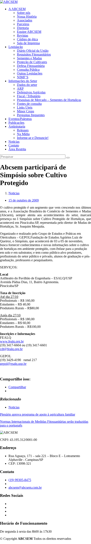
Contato (13, 145)
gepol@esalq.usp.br (13, 363)
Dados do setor (27, 85)
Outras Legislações (29, 73)
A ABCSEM (17, 9)
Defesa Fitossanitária (31, 66)
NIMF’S (22, 77)
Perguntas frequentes (31, 115)
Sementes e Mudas (29, 58)
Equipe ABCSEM (29, 31)
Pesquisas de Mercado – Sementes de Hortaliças (49, 100)
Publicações (16, 122)
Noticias (13, 141)
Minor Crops (25, 111)
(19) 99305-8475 (19, 480)
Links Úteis (24, 107)
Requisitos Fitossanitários (34, 54)
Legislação (15, 47)
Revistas (22, 35)
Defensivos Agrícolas (31, 92)
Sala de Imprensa (28, 43)
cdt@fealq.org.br (11, 349)
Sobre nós (23, 13)
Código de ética (27, 39)
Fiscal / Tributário (28, 96)
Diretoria (23, 28)
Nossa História (27, 16)
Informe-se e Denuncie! (32, 138)
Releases (23, 130)
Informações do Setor (22, 81)
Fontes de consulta (29, 103)
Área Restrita (17, 149)
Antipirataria (16, 126)
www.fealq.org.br (12, 341)
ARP (20, 88)
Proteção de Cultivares (32, 62)
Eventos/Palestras (20, 119)
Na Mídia (23, 134)
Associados (24, 20)
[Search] (68, 157)
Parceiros (23, 24)
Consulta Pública (28, 69)
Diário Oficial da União (32, 50)
